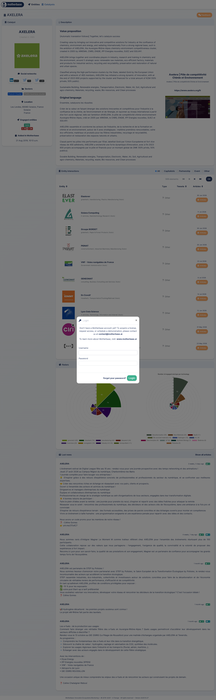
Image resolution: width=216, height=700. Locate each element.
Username (83, 348)
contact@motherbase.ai (110, 334)
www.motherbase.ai (127, 339)
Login (132, 378)
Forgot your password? (114, 378)
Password (83, 358)
